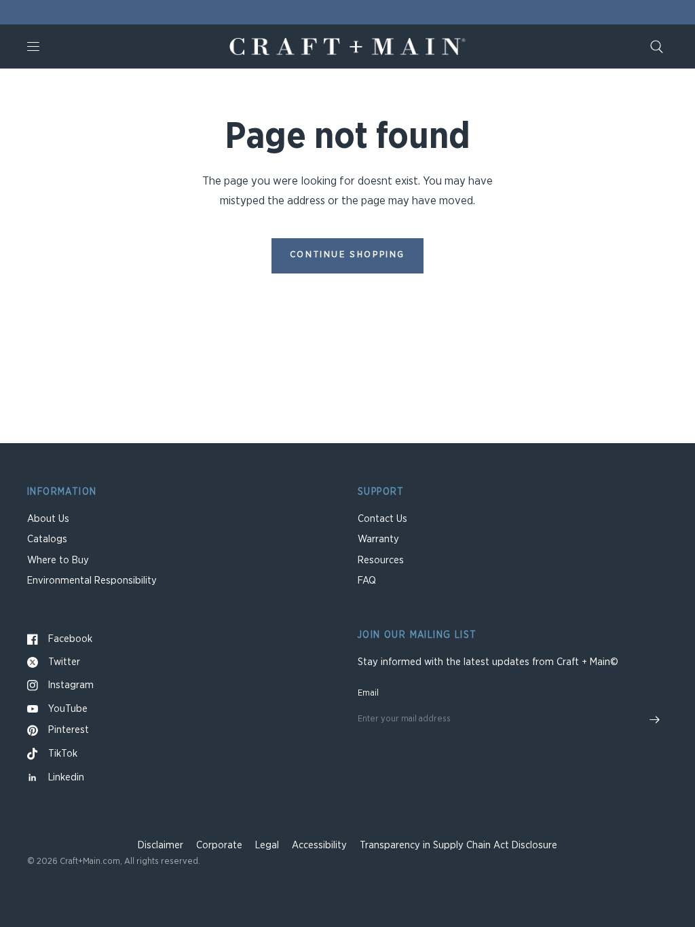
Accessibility (319, 845)
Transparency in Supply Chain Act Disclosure (458, 845)
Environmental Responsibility (92, 580)
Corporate (219, 845)
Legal (267, 845)
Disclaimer (160, 845)
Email (368, 693)
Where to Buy (58, 560)
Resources (381, 560)
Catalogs (47, 539)
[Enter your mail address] (654, 720)
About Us (48, 519)
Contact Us (382, 519)
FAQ (367, 580)
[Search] (656, 46)
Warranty (378, 539)
